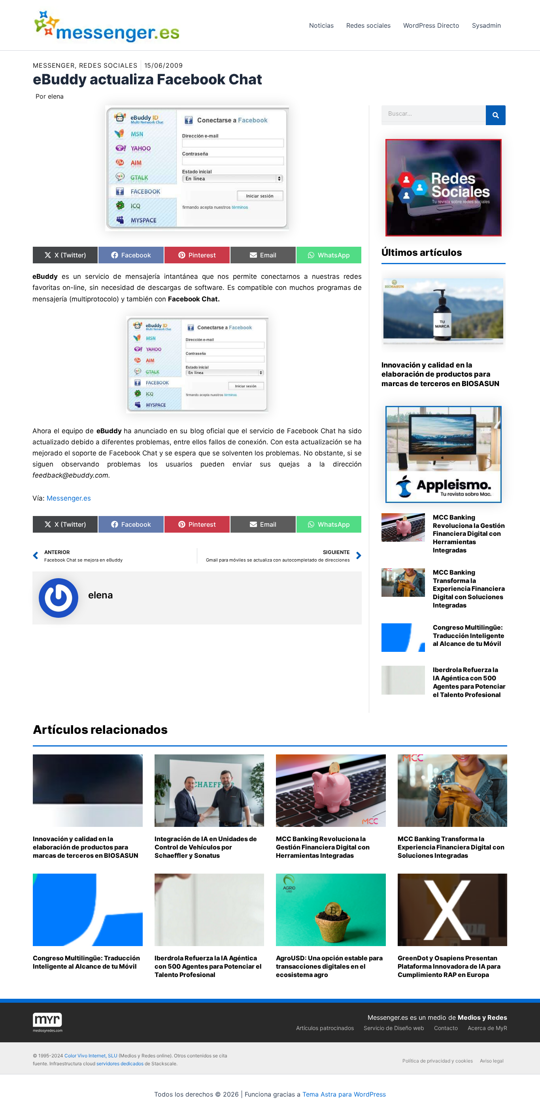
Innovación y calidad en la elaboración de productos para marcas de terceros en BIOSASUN (440, 374)
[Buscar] (496, 115)
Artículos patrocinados (325, 1027)
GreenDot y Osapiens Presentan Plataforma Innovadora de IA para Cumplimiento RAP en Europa (449, 966)
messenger (54, 65)
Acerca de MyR (487, 1027)
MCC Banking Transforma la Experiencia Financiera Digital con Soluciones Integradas (469, 588)
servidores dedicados (119, 1063)
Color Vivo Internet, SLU (90, 1056)
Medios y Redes (482, 1017)
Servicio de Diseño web (394, 1027)
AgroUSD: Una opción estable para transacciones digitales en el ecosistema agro (329, 966)
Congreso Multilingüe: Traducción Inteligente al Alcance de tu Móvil (468, 635)
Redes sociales (108, 65)
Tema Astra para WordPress (344, 1094)
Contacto (446, 1027)
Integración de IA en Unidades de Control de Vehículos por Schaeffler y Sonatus (206, 847)
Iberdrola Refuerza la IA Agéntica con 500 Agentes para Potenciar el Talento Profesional (469, 682)
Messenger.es (69, 498)
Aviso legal (492, 1061)
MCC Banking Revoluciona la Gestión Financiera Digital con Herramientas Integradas (469, 533)
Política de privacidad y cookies (437, 1061)
